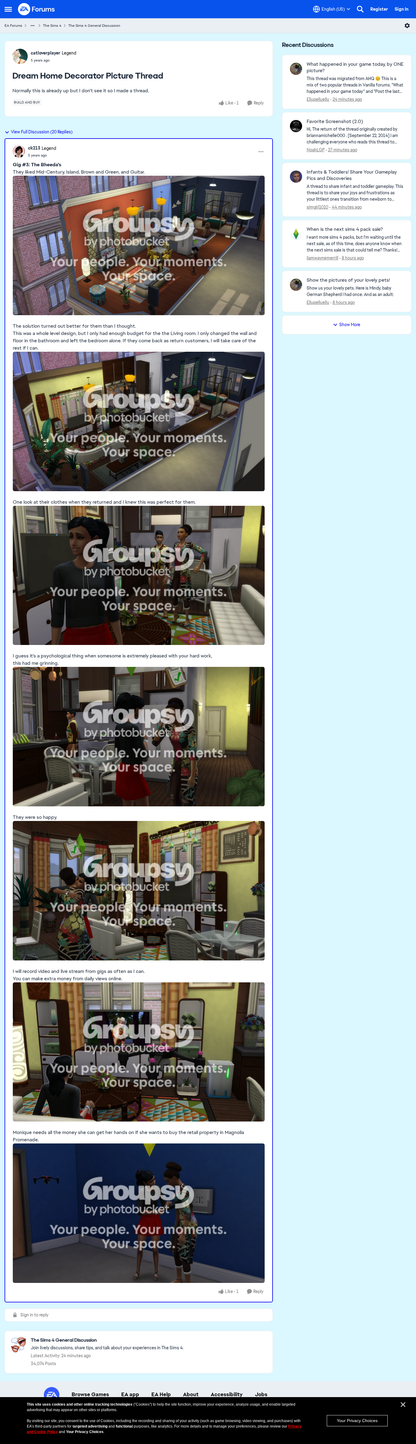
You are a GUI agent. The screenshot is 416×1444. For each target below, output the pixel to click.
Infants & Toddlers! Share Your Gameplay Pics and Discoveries (352, 175)
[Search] (360, 9)
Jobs (261, 1394)
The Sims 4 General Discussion (94, 25)
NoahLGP (316, 150)
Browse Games (90, 1394)
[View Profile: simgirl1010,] (296, 177)
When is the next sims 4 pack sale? (345, 229)
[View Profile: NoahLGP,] (296, 126)
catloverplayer (45, 53)
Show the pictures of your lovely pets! (348, 280)
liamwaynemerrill (322, 258)
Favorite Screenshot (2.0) (335, 121)
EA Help (161, 1394)
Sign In (401, 9)
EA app (130, 1394)
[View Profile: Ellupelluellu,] (296, 69)
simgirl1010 (317, 207)
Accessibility (227, 1394)
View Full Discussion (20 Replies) (41, 132)
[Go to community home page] (36, 9)
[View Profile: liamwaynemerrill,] (296, 234)
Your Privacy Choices (357, 1420)
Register (379, 9)
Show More (349, 324)
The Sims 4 (52, 25)
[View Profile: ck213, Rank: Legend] (19, 152)
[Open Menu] (407, 25)
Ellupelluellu (318, 99)
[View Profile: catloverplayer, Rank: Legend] (20, 56)
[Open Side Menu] (8, 9)
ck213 (34, 148)
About (191, 1394)
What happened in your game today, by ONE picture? (355, 67)
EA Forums (13, 25)
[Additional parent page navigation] (32, 25)
